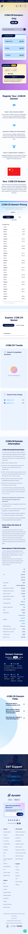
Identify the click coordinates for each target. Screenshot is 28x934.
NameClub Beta (19, 859)
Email (15, 776)
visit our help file (5, 493)
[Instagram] (10, 820)
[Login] (17, 6)
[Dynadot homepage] (2, 6)
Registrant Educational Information (14, 920)
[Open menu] (25, 6)
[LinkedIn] (12, 820)
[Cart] (21, 6)
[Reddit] (19, 820)
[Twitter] (14, 820)
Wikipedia (22, 626)
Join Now (20, 814)
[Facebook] (8, 820)
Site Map (17, 875)
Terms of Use (14, 918)
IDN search (20, 553)
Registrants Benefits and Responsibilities (14, 923)
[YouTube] (17, 820)
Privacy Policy (14, 916)
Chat (15, 780)
